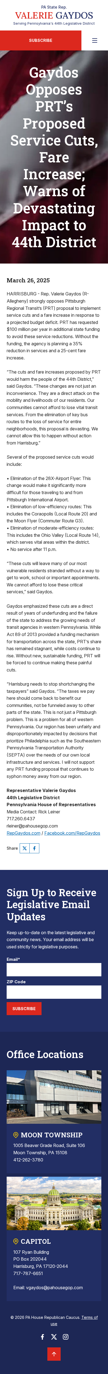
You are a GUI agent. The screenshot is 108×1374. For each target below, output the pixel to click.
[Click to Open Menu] (94, 40)
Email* (13, 959)
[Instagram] (65, 1338)
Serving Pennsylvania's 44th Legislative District (54, 15)
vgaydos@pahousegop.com (54, 1287)
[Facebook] (34, 848)
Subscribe (40, 40)
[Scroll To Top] (54, 1354)
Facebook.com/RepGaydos (72, 833)
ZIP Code (16, 982)
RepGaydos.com (23, 833)
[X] (25, 848)
